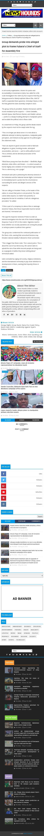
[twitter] (11, 2)
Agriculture (6, 626)
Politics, (22, 56)
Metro (13, 633)
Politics (10, 35)
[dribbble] (23, 2)
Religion (24, 636)
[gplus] (14, 2)
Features (18, 630)
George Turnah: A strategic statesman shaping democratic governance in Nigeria (26, 697)
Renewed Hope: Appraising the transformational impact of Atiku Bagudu (26, 670)
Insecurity (34, 630)
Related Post (7, 342)
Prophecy (5, 636)
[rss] (26, 2)
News (19, 633)
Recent (8, 521)
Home (4, 35)
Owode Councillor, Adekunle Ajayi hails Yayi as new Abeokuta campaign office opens (19, 388)
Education (37, 626)
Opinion (27, 633)
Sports (11, 640)
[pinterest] (17, 2)
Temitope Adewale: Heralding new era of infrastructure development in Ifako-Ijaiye (26, 752)
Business (27, 626)
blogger (8, 420)
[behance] (29, 2)
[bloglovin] (20, 2)
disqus (21, 420)
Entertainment (7, 630)
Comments (36, 521)
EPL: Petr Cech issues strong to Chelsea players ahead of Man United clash (26, 811)
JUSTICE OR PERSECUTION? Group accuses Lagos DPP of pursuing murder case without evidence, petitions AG (26, 733)
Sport (4, 640)
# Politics (9, 270)
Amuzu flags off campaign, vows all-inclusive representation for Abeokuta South (17, 364)
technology (20, 640)
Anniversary (17, 626)
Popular (22, 521)
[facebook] (8, 2)
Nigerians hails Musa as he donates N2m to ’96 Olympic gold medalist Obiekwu (26, 784)
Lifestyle (5, 633)
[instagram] (32, 2)
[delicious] (35, 2)
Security (33, 636)
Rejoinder (15, 636)
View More (39, 341)
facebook (35, 420)
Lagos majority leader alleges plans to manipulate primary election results (19, 411)
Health (26, 630)
